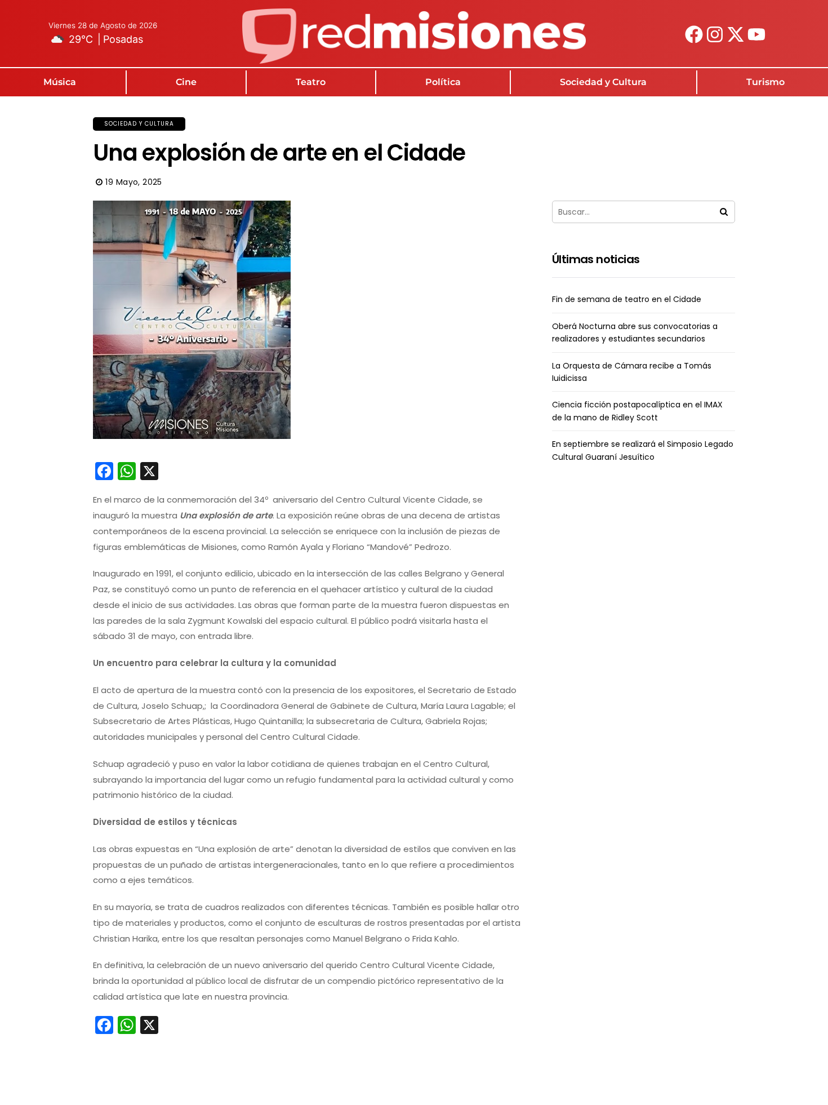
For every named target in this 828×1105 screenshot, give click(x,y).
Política (443, 82)
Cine (186, 82)
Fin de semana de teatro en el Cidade (626, 299)
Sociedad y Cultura (603, 82)
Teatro (311, 82)
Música (59, 82)
